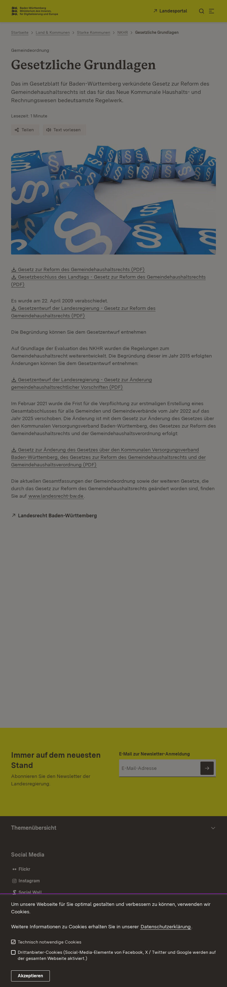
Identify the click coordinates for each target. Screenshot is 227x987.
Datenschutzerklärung (166, 926)
